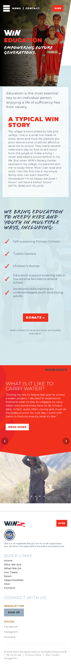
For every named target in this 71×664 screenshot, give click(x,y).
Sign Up (14, 612)
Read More (17, 427)
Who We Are (12, 564)
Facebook (11, 626)
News (16, 8)
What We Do (12, 568)
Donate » (35, 317)
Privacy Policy (33, 654)
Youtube (10, 637)
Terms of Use (13, 654)
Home (8, 560)
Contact (33, 8)
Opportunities (14, 580)
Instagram (11, 631)
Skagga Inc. (11, 658)
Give (57, 8)
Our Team (11, 572)
